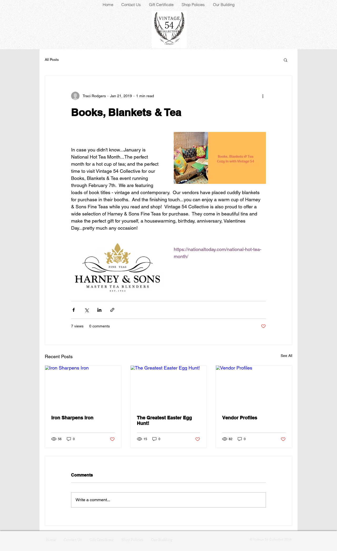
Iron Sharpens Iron (72, 417)
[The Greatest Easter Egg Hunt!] (169, 387)
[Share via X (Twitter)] (86, 309)
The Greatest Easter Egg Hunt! (164, 420)
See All (286, 355)
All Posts (52, 59)
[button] (285, 60)
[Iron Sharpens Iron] (83, 387)
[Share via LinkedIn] (99, 309)
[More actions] (263, 96)
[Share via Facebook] (73, 309)
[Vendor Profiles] (254, 387)
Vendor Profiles (239, 417)
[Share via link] (112, 309)
